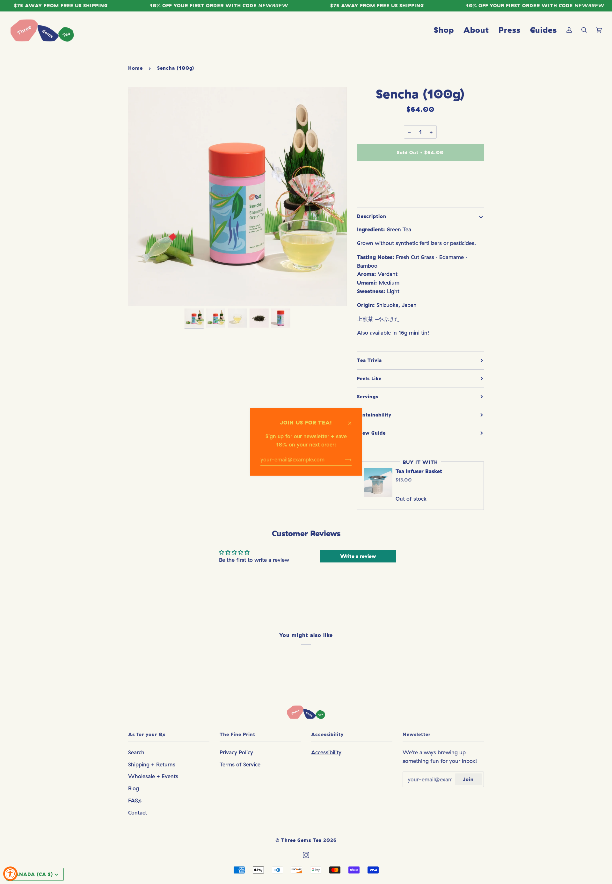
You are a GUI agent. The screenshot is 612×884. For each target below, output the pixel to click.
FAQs (135, 800)
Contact (137, 812)
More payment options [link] (420, 192)
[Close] (352, 420)
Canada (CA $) (32, 874)
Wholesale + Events (153, 776)
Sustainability (374, 415)
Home (135, 68)
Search (136, 752)
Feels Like (369, 378)
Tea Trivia (369, 360)
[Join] (343, 459)
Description (371, 216)
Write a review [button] (358, 556)
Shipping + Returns (151, 764)
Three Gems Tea (301, 840)
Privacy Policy (236, 752)
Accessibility (326, 752)
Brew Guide (371, 433)
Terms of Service (240, 764)
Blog (133, 788)
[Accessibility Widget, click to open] (10, 873)
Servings (367, 397)
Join (468, 779)
